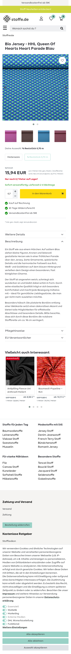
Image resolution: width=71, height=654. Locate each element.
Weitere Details (15, 234)
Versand (7, 509)
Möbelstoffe (10, 478)
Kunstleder (9, 471)
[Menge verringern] (15, 196)
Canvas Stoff (10, 467)
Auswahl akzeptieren (35, 648)
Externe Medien (16, 617)
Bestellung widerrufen (17, 525)
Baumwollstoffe (12, 431)
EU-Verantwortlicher (18, 337)
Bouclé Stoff (45, 467)
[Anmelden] (41, 18)
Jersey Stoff (45, 431)
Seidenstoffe (46, 475)
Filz (4, 463)
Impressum (8, 594)
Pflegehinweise (15, 330)
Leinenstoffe (10, 435)
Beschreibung (13, 241)
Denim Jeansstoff (49, 435)
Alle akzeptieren (35, 634)
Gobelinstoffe (47, 478)
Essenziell (13, 606)
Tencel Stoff (45, 463)
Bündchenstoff (47, 443)
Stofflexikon (9, 541)
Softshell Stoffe (12, 475)
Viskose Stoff (10, 439)
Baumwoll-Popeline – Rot (50, 390)
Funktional (13, 624)
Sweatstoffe (10, 443)
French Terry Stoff (49, 439)
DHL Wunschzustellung (20, 620)
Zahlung (6, 515)
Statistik (12, 610)
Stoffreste (8, 35)
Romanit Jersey (48, 447)
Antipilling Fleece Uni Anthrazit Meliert (19, 390)
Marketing (13, 613)
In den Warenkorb (42, 193)
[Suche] (62, 28)
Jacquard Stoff (47, 471)
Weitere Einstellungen (14, 627)
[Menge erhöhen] (15, 191)
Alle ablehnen (35, 641)
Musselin (7, 447)
